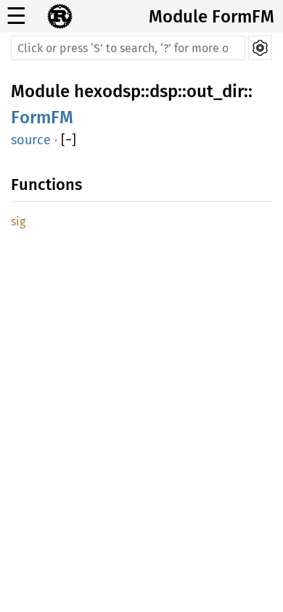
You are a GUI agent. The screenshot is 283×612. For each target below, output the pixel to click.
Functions (46, 184)
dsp (163, 91)
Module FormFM (211, 17)
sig (18, 221)
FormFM (42, 117)
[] (68, 140)
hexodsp (107, 91)
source (31, 140)
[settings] (260, 48)
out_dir (215, 91)
